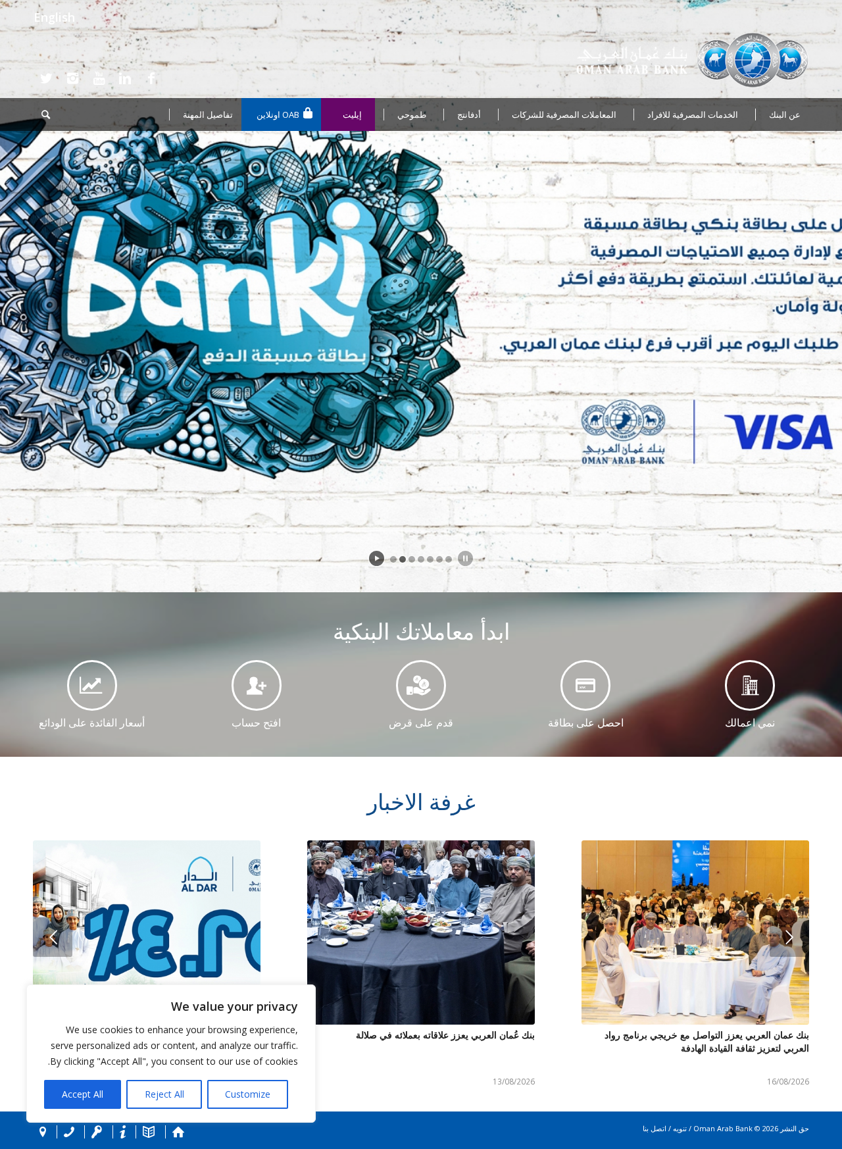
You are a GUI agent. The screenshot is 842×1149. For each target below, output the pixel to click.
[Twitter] (46, 78)
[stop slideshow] (465, 558)
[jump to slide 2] (402, 559)
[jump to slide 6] (439, 559)
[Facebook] (151, 78)
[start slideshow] (376, 558)
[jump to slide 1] (393, 559)
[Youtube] (99, 78)
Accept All (82, 1094)
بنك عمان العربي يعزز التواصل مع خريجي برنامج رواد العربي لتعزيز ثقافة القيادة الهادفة (707, 1041)
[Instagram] (72, 78)
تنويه (680, 1128)
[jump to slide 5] (430, 559)
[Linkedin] (125, 78)
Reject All (164, 1094)
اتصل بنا (654, 1128)
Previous (52, 937)
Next (789, 937)
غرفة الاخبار (421, 801)
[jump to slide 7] (448, 559)
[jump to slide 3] (411, 559)
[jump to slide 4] (421, 559)
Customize (247, 1094)
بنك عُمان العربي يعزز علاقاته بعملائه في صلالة (445, 1035)
